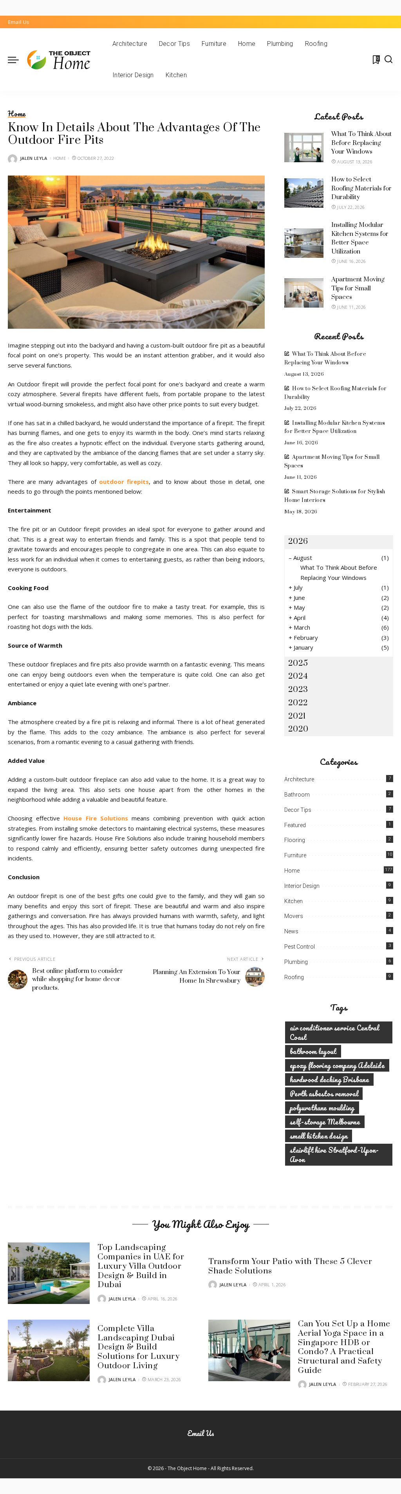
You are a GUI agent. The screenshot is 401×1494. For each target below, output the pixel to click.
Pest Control (299, 946)
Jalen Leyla (33, 158)
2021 (297, 716)
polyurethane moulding (322, 1107)
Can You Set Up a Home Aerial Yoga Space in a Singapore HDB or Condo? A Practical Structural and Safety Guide (344, 1347)
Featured (295, 825)
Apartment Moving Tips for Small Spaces (358, 288)
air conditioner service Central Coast (334, 1032)
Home (16, 114)
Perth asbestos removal (324, 1093)
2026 (298, 541)
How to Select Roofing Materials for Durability (361, 188)
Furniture (295, 855)
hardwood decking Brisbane (329, 1079)
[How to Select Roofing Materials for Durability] (303, 193)
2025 (298, 663)
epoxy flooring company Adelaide (337, 1065)
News (291, 931)
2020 (298, 729)
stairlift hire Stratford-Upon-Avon (334, 1154)
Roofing (294, 977)
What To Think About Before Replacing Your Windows (361, 143)
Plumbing (296, 962)
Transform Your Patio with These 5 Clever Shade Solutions (290, 1266)
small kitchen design (318, 1135)
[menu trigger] (17, 59)
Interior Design (302, 886)
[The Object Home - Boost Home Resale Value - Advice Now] (64, 59)
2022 (298, 703)
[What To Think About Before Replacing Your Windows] (303, 147)
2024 (298, 676)
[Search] (388, 59)
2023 (298, 690)
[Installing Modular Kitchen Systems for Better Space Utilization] (303, 243)
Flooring (294, 840)
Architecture (299, 779)
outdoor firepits (124, 481)
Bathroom (297, 794)
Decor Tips (297, 810)
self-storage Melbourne (325, 1121)
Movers (293, 916)
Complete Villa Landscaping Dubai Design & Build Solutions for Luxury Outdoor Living (138, 1347)
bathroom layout (313, 1051)
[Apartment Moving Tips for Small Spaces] (303, 293)
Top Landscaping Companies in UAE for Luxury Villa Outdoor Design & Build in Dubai (141, 1266)
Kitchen (293, 901)
